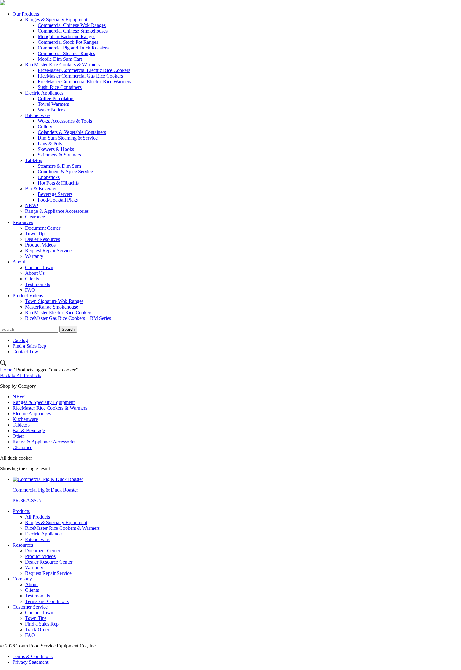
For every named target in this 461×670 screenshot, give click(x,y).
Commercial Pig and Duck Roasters (73, 47)
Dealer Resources (42, 239)
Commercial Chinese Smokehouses (73, 30)
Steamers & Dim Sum (59, 166)
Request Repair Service (48, 250)
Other (18, 436)
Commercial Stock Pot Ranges (68, 42)
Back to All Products (20, 375)
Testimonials (37, 284)
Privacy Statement (30, 662)
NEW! (31, 205)
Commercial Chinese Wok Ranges (72, 25)
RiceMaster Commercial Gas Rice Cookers (80, 76)
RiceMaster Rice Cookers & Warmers (62, 64)
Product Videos (40, 245)
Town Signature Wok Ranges (54, 301)
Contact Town (39, 267)
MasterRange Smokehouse (51, 306)
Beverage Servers (55, 194)
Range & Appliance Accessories (57, 211)
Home (6, 369)
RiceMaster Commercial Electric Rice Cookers (84, 70)
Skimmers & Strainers (59, 154)
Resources (23, 222)
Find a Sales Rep (29, 346)
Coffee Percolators (56, 98)
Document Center (42, 228)
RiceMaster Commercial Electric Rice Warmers (84, 81)
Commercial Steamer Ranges (66, 53)
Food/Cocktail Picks (58, 199)
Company (22, 578)
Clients (32, 278)
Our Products (26, 14)
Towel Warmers (53, 104)
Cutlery (45, 126)
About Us (35, 273)
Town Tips (35, 233)
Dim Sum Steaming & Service (68, 138)
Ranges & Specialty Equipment (56, 19)
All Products (37, 516)
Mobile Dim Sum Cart (60, 59)
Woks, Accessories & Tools (65, 121)
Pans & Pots (50, 143)
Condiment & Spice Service (65, 171)
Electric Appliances (44, 92)
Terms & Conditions (33, 656)
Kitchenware (37, 115)
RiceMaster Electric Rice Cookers (58, 312)
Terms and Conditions (47, 601)
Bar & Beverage (41, 188)
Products (21, 511)
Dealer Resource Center (48, 562)
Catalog (20, 340)
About (19, 261)
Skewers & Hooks (56, 149)
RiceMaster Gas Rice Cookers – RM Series (68, 318)
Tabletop (33, 160)
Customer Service (30, 607)
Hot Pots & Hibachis (58, 183)
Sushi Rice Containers (60, 87)
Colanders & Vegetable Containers (72, 132)
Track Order (37, 629)
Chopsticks (49, 177)
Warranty (34, 256)
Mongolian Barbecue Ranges (66, 36)
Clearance (35, 216)
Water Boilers (51, 109)
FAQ (30, 290)
